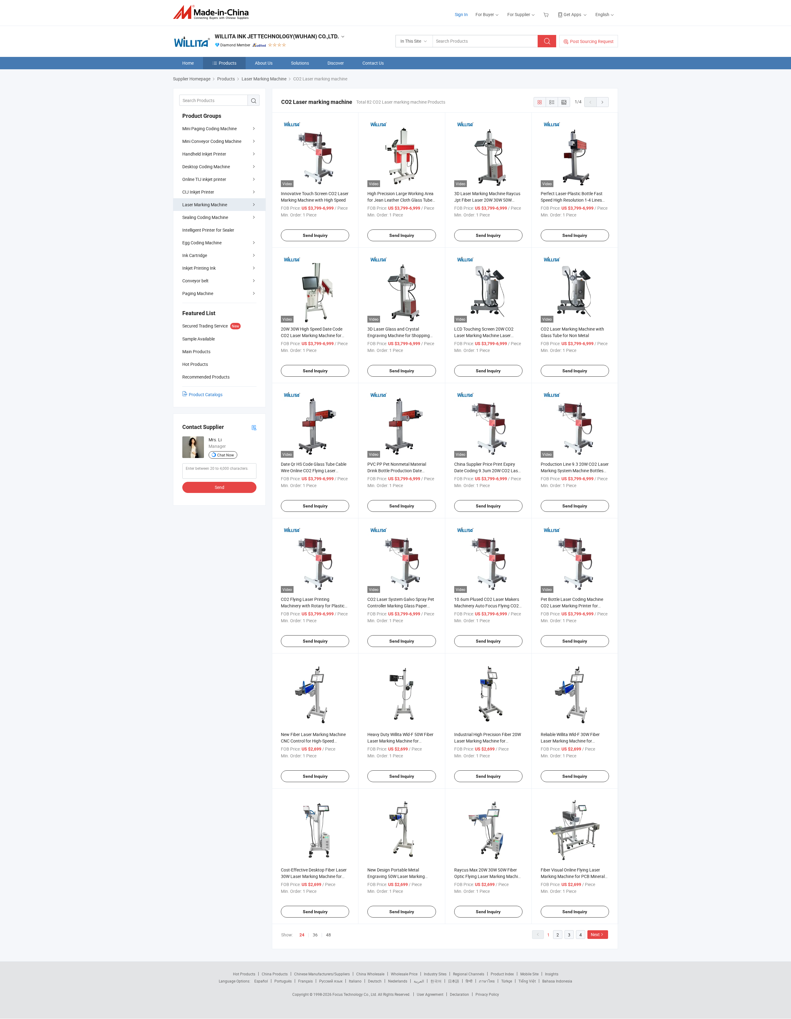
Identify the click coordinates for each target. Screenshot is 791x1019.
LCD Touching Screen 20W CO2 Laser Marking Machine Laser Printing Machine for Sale (484, 335)
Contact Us (373, 63)
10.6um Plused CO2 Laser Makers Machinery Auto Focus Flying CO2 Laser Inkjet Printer (486, 605)
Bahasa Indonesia (557, 980)
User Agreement (430, 994)
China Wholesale (370, 973)
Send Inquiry (315, 235)
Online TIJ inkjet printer (204, 179)
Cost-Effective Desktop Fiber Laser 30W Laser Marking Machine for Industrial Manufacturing (314, 876)
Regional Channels (468, 973)
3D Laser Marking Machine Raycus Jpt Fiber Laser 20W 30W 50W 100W (487, 200)
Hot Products (244, 973)
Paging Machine (197, 293)
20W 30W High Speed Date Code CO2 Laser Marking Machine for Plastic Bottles (311, 335)
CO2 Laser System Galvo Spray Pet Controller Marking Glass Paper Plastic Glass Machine (400, 605)
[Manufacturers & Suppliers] (212, 12)
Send (219, 487)
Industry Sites (435, 973)
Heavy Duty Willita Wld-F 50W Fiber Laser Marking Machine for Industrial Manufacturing (400, 740)
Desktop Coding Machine (206, 166)
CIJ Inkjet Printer (198, 192)
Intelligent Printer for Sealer (208, 230)
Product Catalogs (205, 394)
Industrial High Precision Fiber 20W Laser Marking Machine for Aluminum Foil (487, 740)
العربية (419, 980)
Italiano (355, 980)
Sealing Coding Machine (205, 217)
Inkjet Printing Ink (199, 268)
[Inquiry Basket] (547, 14)
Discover (336, 63)
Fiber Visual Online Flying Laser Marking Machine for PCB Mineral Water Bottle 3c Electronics (573, 876)
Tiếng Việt (527, 980)
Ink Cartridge (194, 255)
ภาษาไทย (487, 980)
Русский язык (330, 980)
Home (188, 63)
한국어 (436, 980)
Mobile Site (529, 973)
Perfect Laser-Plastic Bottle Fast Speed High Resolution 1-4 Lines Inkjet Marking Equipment (572, 200)
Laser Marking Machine (204, 205)
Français (305, 980)
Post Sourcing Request (592, 41)
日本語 (453, 980)
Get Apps (572, 14)
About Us (264, 63)
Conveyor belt (195, 281)
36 (315, 935)
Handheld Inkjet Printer (204, 154)
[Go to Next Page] (602, 102)
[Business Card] (254, 427)
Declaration (459, 994)
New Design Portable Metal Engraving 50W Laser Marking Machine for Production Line (396, 876)
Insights (551, 973)
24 (301, 934)
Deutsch (375, 980)
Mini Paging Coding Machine (209, 128)
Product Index (502, 973)
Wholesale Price (404, 973)
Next (595, 934)
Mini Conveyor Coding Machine (211, 141)
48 (328, 935)
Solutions (300, 63)
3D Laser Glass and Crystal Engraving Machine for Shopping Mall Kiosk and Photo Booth (398, 335)
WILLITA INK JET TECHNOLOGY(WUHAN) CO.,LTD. (277, 36)
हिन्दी (469, 980)
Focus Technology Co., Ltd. (355, 994)
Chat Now (225, 454)
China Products (275, 973)
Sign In (461, 14)
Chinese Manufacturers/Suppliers (322, 973)
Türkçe (506, 980)
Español (261, 980)
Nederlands (397, 980)
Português (283, 980)
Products (227, 63)
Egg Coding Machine (202, 243)
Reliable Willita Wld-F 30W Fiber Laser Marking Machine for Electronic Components (570, 740)
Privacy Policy (487, 994)
